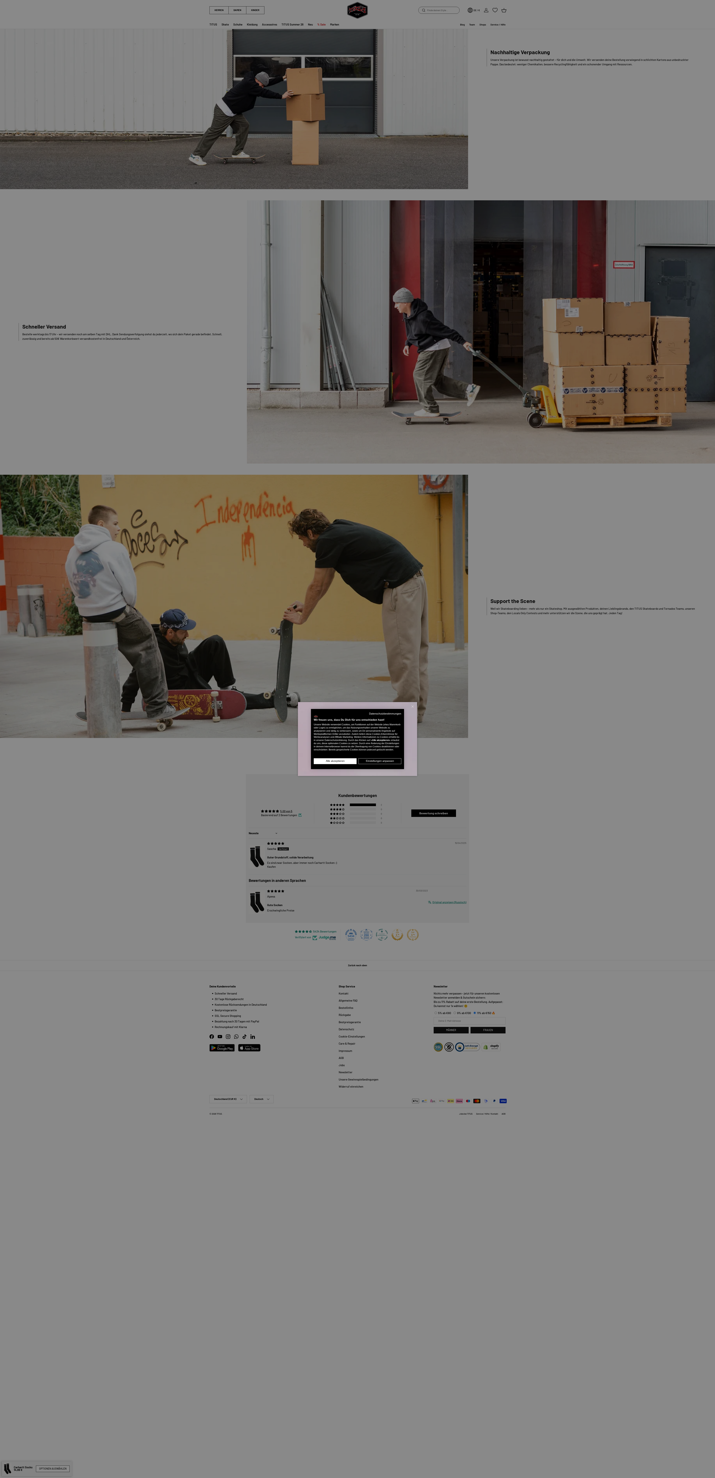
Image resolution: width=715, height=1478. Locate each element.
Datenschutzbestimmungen (385, 713)
